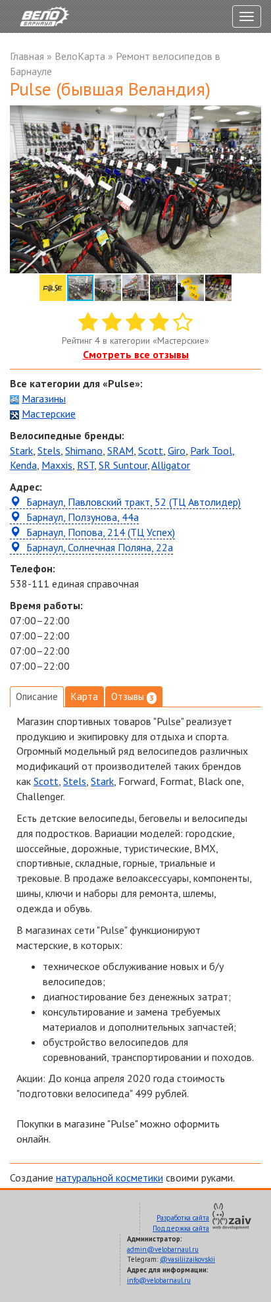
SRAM (120, 450)
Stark (21, 450)
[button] (249, 117)
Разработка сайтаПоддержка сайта (181, 1223)
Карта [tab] (84, 696)
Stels (49, 450)
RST (85, 465)
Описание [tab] (37, 696)
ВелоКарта (80, 56)
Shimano (84, 450)
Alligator (170, 465)
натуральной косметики (109, 1177)
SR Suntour (123, 465)
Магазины (44, 398)
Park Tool (211, 450)
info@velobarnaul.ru (159, 1280)
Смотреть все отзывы (136, 354)
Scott (150, 450)
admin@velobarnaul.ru (163, 1249)
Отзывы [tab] (132, 696)
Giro (176, 450)
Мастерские (49, 413)
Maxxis (56, 465)
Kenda (23, 465)
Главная (27, 56)
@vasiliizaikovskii (187, 1259)
